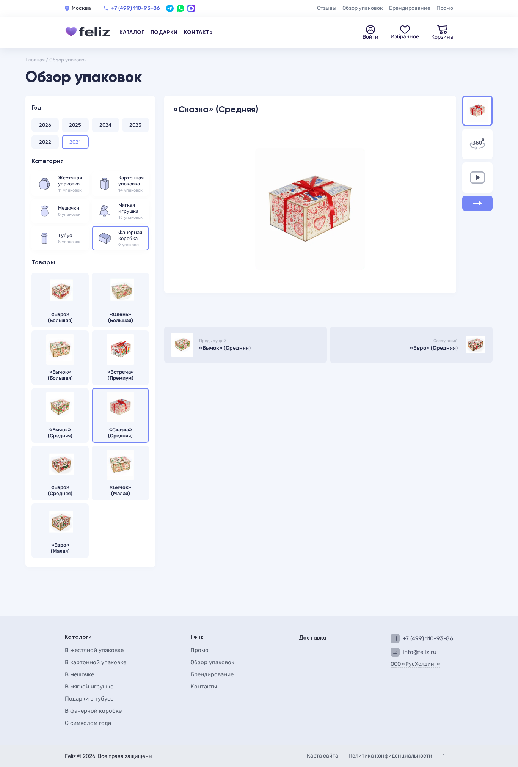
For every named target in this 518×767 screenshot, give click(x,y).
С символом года (88, 723)
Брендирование (409, 8)
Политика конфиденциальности (390, 756)
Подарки (164, 32)
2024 (105, 125)
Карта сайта (323, 756)
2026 (45, 125)
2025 (75, 125)
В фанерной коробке (93, 710)
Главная (35, 60)
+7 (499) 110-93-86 (135, 8)
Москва (81, 8)
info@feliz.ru (419, 652)
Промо (444, 8)
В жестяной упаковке (94, 650)
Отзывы (326, 8)
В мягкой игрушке (89, 686)
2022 (45, 142)
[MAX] (191, 8)
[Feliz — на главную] (87, 32)
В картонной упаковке (95, 662)
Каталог (131, 32)
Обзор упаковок (362, 8)
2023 (135, 125)
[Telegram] (170, 8)
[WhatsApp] (180, 8)
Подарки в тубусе (89, 698)
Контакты (199, 32)
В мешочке (79, 674)
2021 (75, 142)
